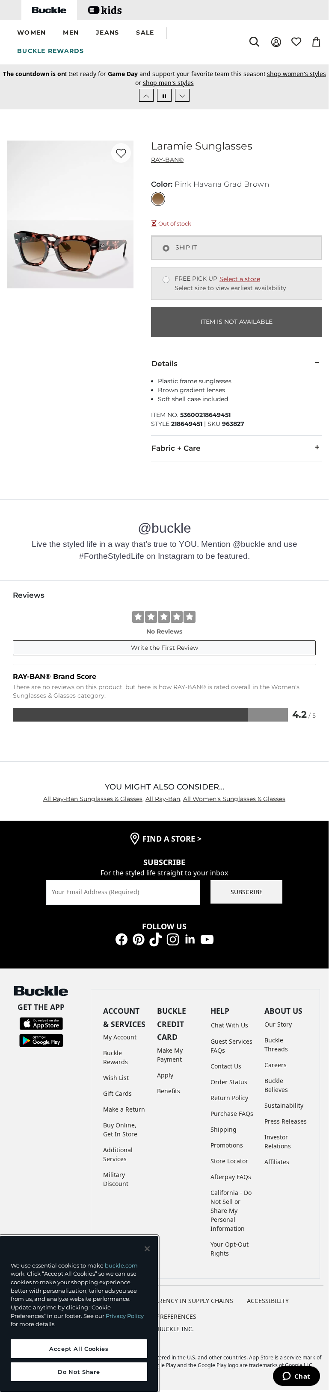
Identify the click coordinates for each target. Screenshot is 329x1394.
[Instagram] (172, 939)
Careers (275, 1065)
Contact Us (225, 1066)
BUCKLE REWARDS (50, 51)
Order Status (228, 1082)
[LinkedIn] (190, 939)
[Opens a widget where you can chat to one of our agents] (296, 1377)
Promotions (226, 1145)
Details (164, 363)
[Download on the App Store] (41, 1023)
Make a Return (124, 1109)
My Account (119, 1037)
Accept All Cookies (79, 1348)
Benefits (168, 1091)
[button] (31, 33)
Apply (165, 1075)
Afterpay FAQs (230, 1177)
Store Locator (229, 1161)
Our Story (278, 1024)
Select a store (239, 279)
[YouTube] (207, 939)
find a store (172, 838)
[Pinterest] (138, 939)
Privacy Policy (125, 1315)
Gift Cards (117, 1093)
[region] (79, 1314)
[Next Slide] (182, 95)
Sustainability (283, 1105)
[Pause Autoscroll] (164, 95)
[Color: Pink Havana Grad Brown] (158, 199)
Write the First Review (164, 648)
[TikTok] (155, 939)
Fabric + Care (176, 448)
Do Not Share (79, 1371)
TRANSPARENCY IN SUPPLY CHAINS (183, 1301)
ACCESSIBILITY (268, 1301)
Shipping (223, 1129)
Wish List (116, 1078)
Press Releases (285, 1121)
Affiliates (276, 1162)
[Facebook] (121, 939)
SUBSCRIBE (247, 892)
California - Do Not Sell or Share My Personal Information (231, 1211)
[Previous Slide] (146, 95)
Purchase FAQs (231, 1113)
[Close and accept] (147, 1248)
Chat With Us (229, 1025)
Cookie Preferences (164, 1316)
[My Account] (276, 42)
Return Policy (229, 1098)
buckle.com (121, 1265)
